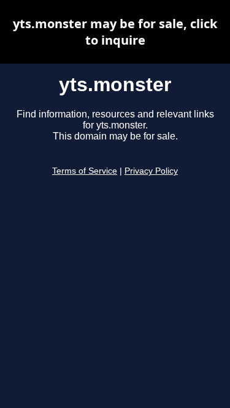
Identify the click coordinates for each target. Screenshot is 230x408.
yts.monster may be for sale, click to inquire (115, 31)
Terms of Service (84, 171)
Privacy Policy (151, 171)
